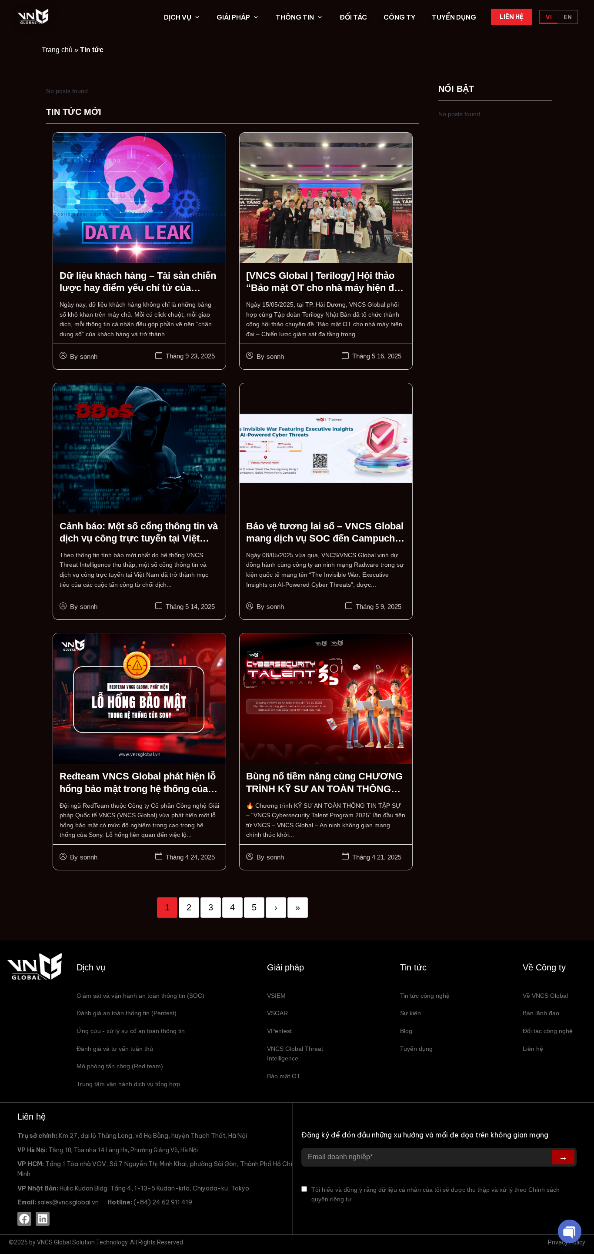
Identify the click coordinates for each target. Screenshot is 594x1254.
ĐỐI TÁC (353, 17)
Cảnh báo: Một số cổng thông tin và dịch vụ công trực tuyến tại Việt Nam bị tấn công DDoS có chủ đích (139, 538)
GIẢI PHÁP (233, 17)
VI (549, 17)
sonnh (88, 356)
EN (568, 17)
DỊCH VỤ (177, 17)
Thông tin (295, 17)
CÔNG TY (399, 17)
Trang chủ (57, 50)
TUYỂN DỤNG (454, 17)
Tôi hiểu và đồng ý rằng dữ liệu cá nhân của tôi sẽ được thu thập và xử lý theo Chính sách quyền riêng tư (435, 1194)
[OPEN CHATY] (569, 1231)
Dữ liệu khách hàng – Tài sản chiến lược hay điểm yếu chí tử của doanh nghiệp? (138, 288)
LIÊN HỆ (512, 17)
